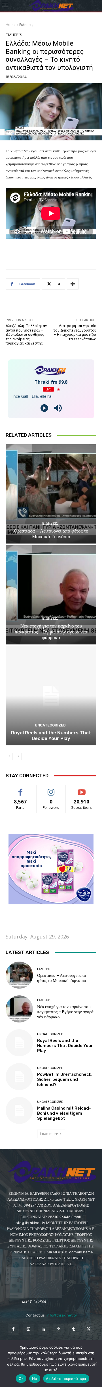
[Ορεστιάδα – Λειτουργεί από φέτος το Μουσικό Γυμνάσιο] (51, 494)
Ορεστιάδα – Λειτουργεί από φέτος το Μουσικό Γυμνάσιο (51, 533)
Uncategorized (50, 725)
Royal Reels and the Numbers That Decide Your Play (51, 735)
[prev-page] (9, 756)
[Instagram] (28, 1329)
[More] (73, 284)
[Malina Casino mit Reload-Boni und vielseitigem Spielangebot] (19, 1110)
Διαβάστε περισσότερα (66, 1378)
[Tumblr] (73, 1329)
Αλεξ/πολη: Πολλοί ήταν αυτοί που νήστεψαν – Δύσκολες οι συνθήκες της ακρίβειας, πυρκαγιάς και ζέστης (26, 334)
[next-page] (18, 756)
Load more (49, 1133)
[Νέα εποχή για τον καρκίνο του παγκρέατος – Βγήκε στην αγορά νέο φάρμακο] (51, 594)
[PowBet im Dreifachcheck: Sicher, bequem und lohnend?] (19, 1076)
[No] (95, 1363)
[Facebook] (13, 1329)
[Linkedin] (43, 1329)
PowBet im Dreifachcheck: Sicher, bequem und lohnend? (64, 1079)
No (34, 1378)
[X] (88, 1329)
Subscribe (81, 789)
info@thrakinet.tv (61, 1315)
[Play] (44, 408)
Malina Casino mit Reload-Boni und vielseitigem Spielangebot (64, 1113)
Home (11, 24)
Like (20, 789)
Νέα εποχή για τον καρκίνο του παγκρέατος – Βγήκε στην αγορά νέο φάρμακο (51, 631)
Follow (51, 789)
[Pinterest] (58, 1329)
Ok (21, 1378)
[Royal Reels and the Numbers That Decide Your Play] (51, 695)
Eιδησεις (26, 24)
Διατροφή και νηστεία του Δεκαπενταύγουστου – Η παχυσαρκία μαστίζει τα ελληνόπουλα (74, 332)
